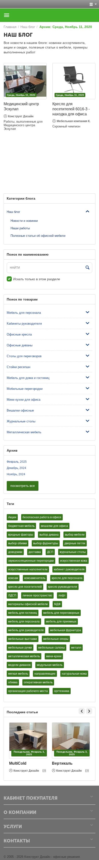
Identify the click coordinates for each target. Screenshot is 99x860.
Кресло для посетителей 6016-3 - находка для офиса (71, 109)
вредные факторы (20, 534)
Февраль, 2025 (17, 461)
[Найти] (87, 268)
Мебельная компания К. (73, 121)
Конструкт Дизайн (20, 116)
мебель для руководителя (26, 630)
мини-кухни (54, 656)
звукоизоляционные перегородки (31, 560)
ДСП (50, 552)
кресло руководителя (62, 586)
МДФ (57, 604)
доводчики (15, 552)
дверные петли (74, 543)
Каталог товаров (6, 15)
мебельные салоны (51, 647)
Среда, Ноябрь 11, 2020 (21, 95)
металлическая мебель (24, 656)
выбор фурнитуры (45, 543)
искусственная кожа (73, 560)
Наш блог (13, 212)
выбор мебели (75, 534)
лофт (62, 595)
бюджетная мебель (21, 526)
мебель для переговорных (61, 613)
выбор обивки (17, 543)
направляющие (45, 673)
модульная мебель (49, 665)
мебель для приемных (61, 621)
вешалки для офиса (54, 526)
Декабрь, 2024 (16, 468)
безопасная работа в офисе (42, 517)
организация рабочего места (28, 691)
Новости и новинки (24, 221)
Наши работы (20, 228)
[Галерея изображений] (45, 770)
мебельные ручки (20, 647)
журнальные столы (73, 552)
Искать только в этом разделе (36, 279)
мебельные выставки (22, 639)
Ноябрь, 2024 (16, 474)
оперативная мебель (38, 682)
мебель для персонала (24, 621)
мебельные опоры (55, 639)
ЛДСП (12, 595)
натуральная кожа (74, 673)
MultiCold (17, 763)
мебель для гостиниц (22, 613)
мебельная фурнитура (65, 630)
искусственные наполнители (28, 569)
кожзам (13, 578)
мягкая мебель (18, 673)
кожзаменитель (34, 578)
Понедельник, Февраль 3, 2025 (29, 753)
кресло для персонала (67, 578)
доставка (35, 552)
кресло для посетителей (25, 586)
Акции (12, 517)
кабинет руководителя (69, 569)
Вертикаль (62, 763)
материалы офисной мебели (28, 604)
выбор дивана (49, 534)
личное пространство (37, 595)
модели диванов (19, 665)
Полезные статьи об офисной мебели (38, 236)
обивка (13, 682)
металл (76, 647)
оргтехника (61, 691)
